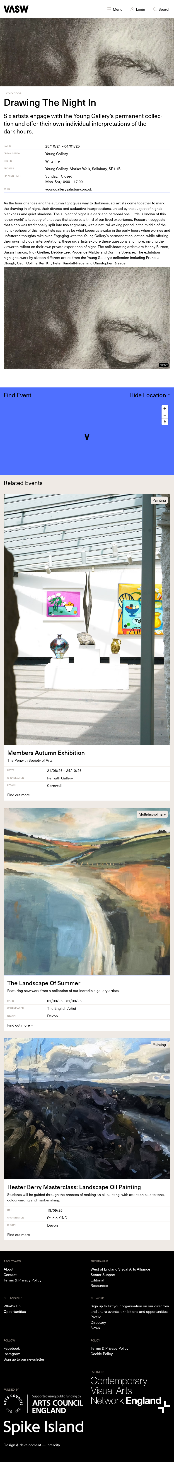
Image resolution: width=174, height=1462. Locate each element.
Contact (10, 1274)
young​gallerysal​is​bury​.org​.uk (68, 189)
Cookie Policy (102, 1353)
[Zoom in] (165, 408)
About (8, 1269)
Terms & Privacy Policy (22, 1280)
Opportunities (15, 1311)
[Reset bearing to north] (165, 421)
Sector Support (103, 1274)
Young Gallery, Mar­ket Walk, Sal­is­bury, (84, 168)
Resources (99, 1285)
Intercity (53, 1444)
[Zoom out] (165, 415)
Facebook (12, 1348)
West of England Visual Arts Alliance (120, 1269)
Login (140, 9)
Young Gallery (56, 153)
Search (164, 9)
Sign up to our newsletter (24, 1359)
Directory (98, 1322)
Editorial (97, 1280)
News (95, 1327)
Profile (96, 1316)
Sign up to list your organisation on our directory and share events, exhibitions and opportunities (130, 1308)
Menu (117, 9)
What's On (12, 1306)
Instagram (12, 1353)
